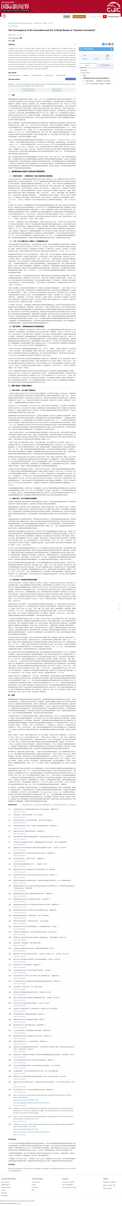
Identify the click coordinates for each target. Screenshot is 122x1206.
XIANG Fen (11, 35)
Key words (83, 70)
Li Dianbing (25, 75)
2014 (11, 424)
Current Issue (36, 1182)
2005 (40, 188)
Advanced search (113, 16)
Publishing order (29, 804)
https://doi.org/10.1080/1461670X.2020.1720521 (25, 1129)
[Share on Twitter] (106, 44)
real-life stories (49, 75)
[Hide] (119, 608)
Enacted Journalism (13, 75)
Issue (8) (45, 23)
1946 (22, 377)
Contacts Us (4, 1195)
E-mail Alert (35, 1187)
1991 (45, 183)
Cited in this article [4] (19, 833)
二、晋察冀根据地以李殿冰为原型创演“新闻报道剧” (94, 78)
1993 (16, 228)
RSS (33, 1190)
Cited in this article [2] (19, 844)
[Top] (119, 605)
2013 (22, 132)
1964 (9, 199)
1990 (40, 99)
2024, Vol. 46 (37, 23)
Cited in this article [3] (19, 983)
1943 (72, 400)
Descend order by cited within (60, 804)
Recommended (105, 65)
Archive (34, 1184)
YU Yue (20, 35)
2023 (37, 147)
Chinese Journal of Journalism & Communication (20, 23)
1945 (53, 365)
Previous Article (29, 90)
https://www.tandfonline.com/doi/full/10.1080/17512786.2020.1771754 (31, 1103)
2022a (47, 775)
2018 (69, 104)
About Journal (5, 1182)
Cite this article (85, 73)
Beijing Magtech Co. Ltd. (14, 1203)
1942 (17, 571)
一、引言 (82, 75)
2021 (16, 144)
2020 (24, 130)
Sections (87, 65)
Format (66, 16)
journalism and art (37, 75)
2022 (14, 110)
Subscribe (4, 1193)
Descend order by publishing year (42, 804)
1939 (63, 665)
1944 (42, 193)
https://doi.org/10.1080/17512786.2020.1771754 (25, 1100)
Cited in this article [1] (19, 811)
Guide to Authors (79, 16)
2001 (17, 611)
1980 (13, 449)
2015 (68, 127)
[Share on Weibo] (109, 44)
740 (114, 1185)
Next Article (56, 90)
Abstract (83, 67)
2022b (56, 113)
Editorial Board (5, 1184)
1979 (23, 400)
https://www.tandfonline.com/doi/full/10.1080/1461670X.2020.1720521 (31, 1132)
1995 (57, 646)
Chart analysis (72, 804)
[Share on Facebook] (103, 44)
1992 (38, 473)
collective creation (61, 75)
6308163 (113, 1182)
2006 (27, 490)
